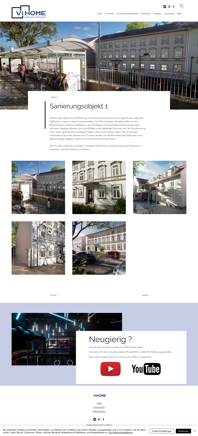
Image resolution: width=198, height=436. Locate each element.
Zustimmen (183, 431)
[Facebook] (173, 6)
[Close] (194, 431)
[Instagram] (169, 6)
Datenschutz (99, 411)
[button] (181, 6)
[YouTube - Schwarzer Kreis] (164, 6)
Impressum (99, 407)
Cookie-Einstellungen (162, 431)
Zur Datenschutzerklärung (121, 432)
